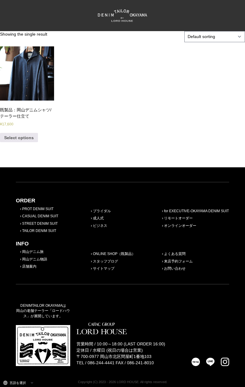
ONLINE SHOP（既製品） (114, 254)
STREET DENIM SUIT (40, 223)
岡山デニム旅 (33, 252)
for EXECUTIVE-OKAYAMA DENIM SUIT (196, 211)
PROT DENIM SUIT (37, 209)
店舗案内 (29, 266)
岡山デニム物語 (34, 259)
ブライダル (102, 211)
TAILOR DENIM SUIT (39, 231)
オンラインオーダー (180, 226)
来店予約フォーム (178, 261)
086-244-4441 (101, 362)
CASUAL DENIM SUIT (40, 216)
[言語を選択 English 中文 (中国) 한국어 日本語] (18, 383)
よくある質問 (175, 254)
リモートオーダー (178, 218)
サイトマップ (103, 268)
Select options (19, 137)
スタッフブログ (105, 261)
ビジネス (100, 226)
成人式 (98, 218)
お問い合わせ (175, 268)
